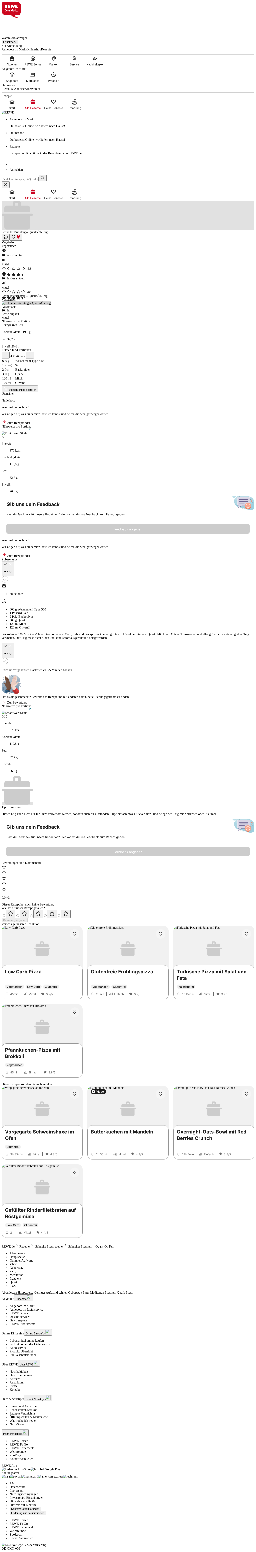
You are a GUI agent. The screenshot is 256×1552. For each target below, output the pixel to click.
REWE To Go (19, 1444)
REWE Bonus (19, 1313)
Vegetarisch (9, 242)
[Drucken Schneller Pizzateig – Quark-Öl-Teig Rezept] (6, 237)
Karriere (15, 1378)
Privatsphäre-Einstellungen (26, 1497)
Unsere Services (20, 1316)
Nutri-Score (17, 1424)
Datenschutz (17, 1487)
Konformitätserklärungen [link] (25, 1508)
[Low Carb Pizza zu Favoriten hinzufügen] (74, 934)
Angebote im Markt (22, 1306)
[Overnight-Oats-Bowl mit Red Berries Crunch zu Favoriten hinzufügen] (246, 1094)
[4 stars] (52, 914)
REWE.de (8, 1246)
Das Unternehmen (21, 1375)
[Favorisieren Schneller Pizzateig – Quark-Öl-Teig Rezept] (16, 237)
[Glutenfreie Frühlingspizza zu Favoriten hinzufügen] (160, 934)
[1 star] (10, 914)
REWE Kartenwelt (22, 1448)
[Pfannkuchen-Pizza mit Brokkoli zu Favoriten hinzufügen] (74, 1012)
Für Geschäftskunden (23, 1355)
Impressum (16, 1490)
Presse (14, 1386)
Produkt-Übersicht (21, 1351)
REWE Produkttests (22, 1324)
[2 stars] (24, 914)
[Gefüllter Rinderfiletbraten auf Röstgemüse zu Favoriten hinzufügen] (74, 1172)
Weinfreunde (18, 1451)
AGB (13, 1483)
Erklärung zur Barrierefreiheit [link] (27, 1513)
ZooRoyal (16, 1455)
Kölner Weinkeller (21, 1459)
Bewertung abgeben (14, 920)
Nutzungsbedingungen (24, 1494)
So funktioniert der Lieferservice (30, 1344)
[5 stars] (66, 914)
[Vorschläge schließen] (6, 184)
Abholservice (18, 1347)
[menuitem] (12, 61)
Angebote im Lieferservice (26, 1309)
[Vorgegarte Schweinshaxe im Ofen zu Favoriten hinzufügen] (74, 1094)
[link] (132, 122)
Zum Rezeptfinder (18, 423)
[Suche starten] (43, 178)
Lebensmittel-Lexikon (23, 1409)
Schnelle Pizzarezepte (48, 1246)
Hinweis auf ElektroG (23, 1505)
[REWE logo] (8, 112)
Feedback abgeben (128, 529)
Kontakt (15, 1389)
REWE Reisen (19, 1441)
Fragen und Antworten (24, 1406)
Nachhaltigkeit (19, 1371)
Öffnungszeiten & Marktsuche (29, 1417)
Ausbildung (17, 1382)
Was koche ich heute (23, 1420)
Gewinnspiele (18, 1320)
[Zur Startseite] (15, 24)
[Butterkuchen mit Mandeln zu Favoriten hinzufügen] (160, 1094)
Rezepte (24, 1246)
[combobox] (20, 179)
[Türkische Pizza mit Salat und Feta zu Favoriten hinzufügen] (246, 934)
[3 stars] (38, 914)
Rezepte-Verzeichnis (22, 1413)
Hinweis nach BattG (22, 1501)
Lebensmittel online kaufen (27, 1340)
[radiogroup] (128, 914)
